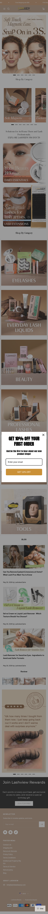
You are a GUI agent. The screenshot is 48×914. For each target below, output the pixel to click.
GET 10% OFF (24, 472)
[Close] (43, 435)
